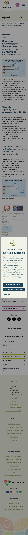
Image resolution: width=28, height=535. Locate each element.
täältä (4, 279)
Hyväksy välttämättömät (14, 289)
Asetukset (7, 294)
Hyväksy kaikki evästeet (13, 285)
